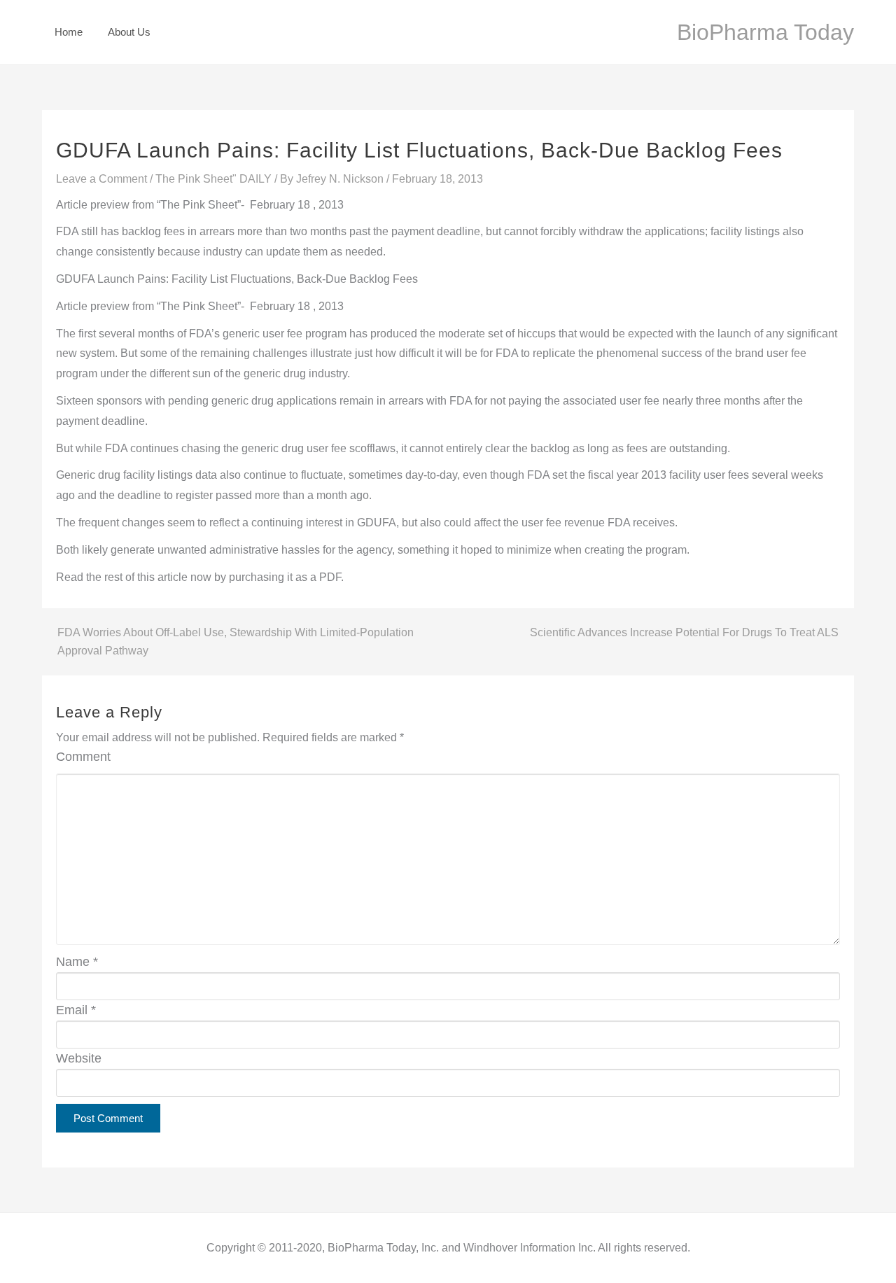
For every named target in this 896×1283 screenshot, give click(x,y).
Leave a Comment (101, 179)
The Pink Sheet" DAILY (213, 179)
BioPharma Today (765, 32)
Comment (83, 757)
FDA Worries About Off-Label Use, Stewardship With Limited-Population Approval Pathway (235, 641)
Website (79, 1058)
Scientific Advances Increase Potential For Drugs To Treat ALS (684, 632)
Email (76, 1010)
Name (77, 962)
